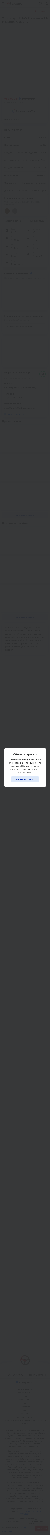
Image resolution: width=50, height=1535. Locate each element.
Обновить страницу (25, 779)
